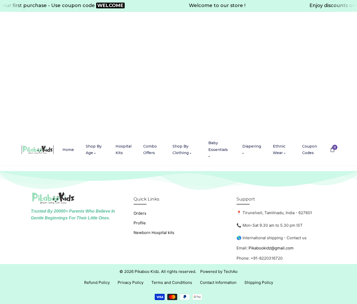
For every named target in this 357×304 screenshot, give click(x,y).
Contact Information (218, 282)
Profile (140, 222)
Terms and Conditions (171, 282)
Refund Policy (97, 282)
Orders (140, 213)
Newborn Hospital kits (154, 232)
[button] (332, 150)
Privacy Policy (130, 282)
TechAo (230, 271)
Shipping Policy (258, 282)
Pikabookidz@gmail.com (271, 247)
